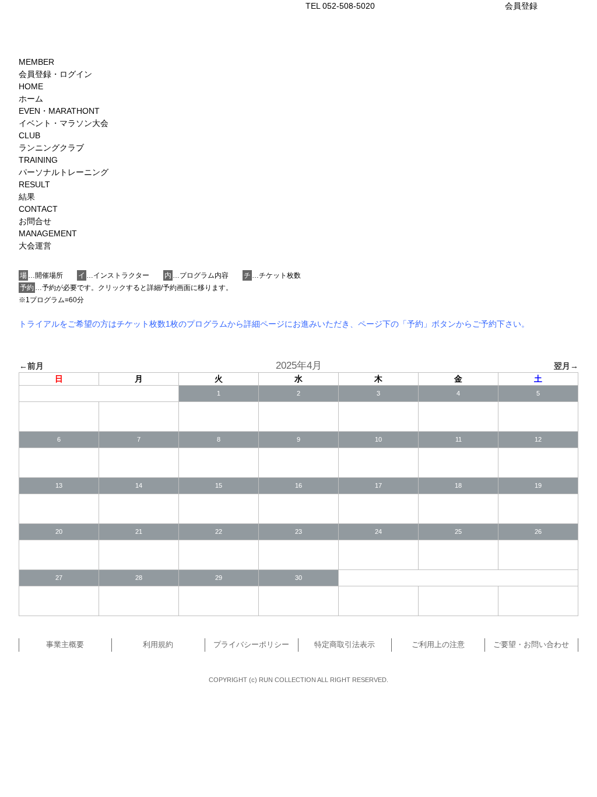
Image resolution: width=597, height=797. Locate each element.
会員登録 (521, 6)
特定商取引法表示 (344, 645)
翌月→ (566, 365)
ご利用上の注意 (438, 645)
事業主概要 (65, 645)
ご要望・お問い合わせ (531, 645)
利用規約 (158, 645)
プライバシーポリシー (251, 645)
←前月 (31, 365)
